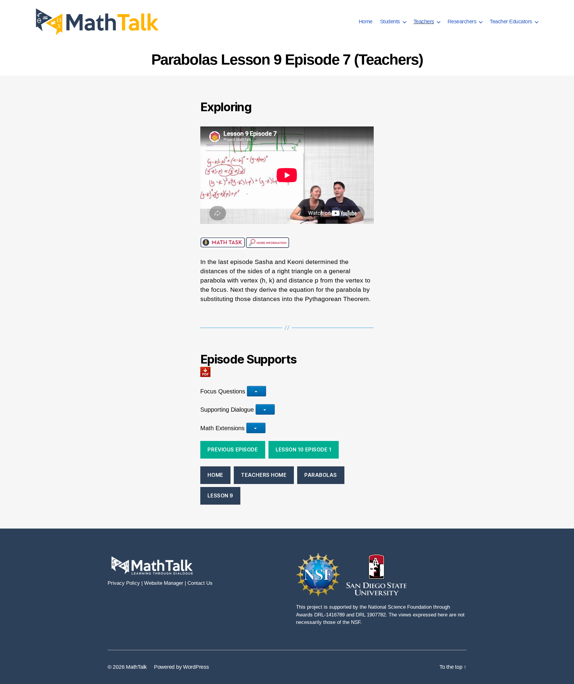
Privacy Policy (124, 583)
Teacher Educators (511, 22)
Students (390, 22)
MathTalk (136, 667)
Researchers (462, 22)
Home (366, 22)
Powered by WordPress (181, 667)
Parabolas (320, 475)
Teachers (423, 22)
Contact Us (200, 583)
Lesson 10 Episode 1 (304, 450)
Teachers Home (263, 475)
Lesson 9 (220, 496)
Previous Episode (232, 450)
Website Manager (163, 583)
